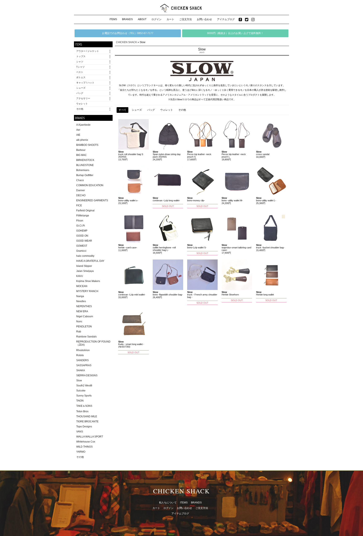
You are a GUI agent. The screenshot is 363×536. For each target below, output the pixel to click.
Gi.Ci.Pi (80, 225)
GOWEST (81, 245)
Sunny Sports (84, 395)
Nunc (79, 321)
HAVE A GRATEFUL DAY (90, 260)
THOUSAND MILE (86, 416)
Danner (80, 190)
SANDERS (82, 360)
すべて (122, 109)
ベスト (79, 72)
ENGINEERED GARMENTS (92, 200)
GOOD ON (82, 235)
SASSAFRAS (83, 365)
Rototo (80, 355)
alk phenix (82, 139)
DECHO (80, 195)
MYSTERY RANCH (87, 291)
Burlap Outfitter (84, 175)
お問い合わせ (204, 19)
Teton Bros (82, 411)
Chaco (80, 180)
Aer (78, 129)
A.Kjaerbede (83, 124)
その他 (79, 109)
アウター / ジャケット (87, 51)
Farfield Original (85, 210)
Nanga (80, 296)
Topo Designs (84, 426)
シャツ (79, 61)
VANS (79, 431)
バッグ (79, 93)
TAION (80, 400)
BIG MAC (81, 155)
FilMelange (82, 215)
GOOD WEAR (84, 240)
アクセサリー (83, 98)
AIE (78, 134)
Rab (78, 331)
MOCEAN (81, 286)
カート (170, 19)
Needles (81, 301)
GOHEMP (81, 230)
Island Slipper (84, 266)
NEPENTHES (84, 306)
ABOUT (142, 19)
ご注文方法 (185, 19)
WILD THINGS (84, 446)
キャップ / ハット (85, 82)
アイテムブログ (226, 19)
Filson (79, 220)
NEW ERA (82, 311)
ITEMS (113, 19)
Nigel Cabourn (84, 316)
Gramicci (81, 250)
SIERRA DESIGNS (86, 375)
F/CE (79, 205)
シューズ (80, 88)
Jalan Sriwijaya (85, 271)
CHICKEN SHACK (126, 42)
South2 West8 (84, 385)
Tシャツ (80, 67)
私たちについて (168, 502)
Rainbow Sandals (86, 336)
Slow (79, 380)
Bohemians (82, 170)
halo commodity (85, 255)
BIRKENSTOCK (85, 160)
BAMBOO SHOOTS (87, 145)
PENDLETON (84, 326)
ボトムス (80, 77)
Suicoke (80, 390)
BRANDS (127, 19)
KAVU (79, 276)
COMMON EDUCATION (89, 185)
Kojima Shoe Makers (88, 281)
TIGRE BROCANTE (87, 421)
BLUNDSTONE (85, 165)
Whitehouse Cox (85, 441)
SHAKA (80, 370)
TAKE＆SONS (84, 405)
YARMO (80, 451)
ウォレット (82, 103)
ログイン (156, 19)
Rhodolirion (83, 350)
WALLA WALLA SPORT (89, 436)
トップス (80, 56)
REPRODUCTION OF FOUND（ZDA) (93, 343)
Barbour (80, 150)
